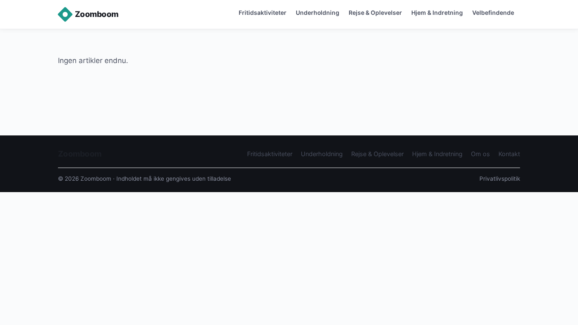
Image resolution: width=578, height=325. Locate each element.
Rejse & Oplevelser (375, 12)
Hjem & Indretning (437, 12)
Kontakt (509, 153)
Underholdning (317, 12)
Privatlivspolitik (499, 178)
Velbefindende (493, 12)
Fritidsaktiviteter (262, 12)
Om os (480, 153)
